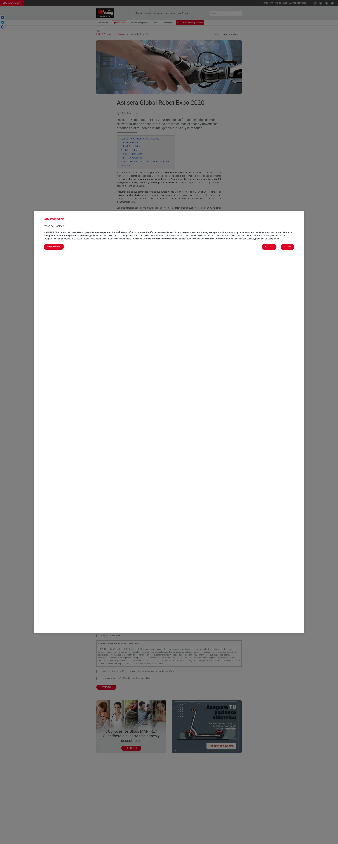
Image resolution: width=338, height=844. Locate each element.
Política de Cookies (141, 238)
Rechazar (269, 247)
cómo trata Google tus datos (217, 238)
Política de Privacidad (166, 238)
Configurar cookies (54, 247)
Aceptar (287, 247)
